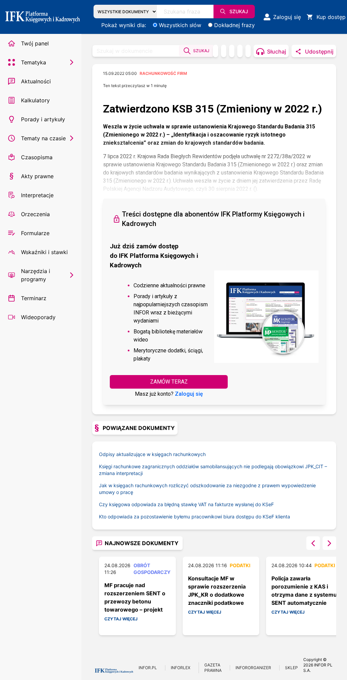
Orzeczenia (35, 214)
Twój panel (35, 43)
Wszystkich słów (180, 25)
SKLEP (291, 667)
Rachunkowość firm (163, 73)
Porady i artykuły (43, 119)
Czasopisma (37, 157)
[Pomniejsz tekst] (231, 51)
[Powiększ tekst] (248, 51)
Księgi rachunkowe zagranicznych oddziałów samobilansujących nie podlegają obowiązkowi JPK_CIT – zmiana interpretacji (213, 469)
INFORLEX (180, 667)
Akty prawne (37, 176)
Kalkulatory (35, 100)
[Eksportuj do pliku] (223, 51)
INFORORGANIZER (253, 667)
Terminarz (33, 298)
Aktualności (36, 81)
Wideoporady (38, 317)
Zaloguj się (189, 394)
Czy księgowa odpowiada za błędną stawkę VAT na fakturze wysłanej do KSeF (186, 504)
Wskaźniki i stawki (44, 252)
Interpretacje (37, 195)
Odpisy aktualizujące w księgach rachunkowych (152, 454)
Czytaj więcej (121, 618)
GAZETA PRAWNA (213, 667)
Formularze (35, 233)
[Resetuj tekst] (240, 51)
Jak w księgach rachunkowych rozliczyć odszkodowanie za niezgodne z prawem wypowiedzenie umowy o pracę (207, 488)
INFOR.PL (148, 667)
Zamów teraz (169, 381)
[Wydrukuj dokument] (215, 51)
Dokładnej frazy (234, 25)
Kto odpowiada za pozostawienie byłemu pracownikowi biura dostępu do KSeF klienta (194, 516)
